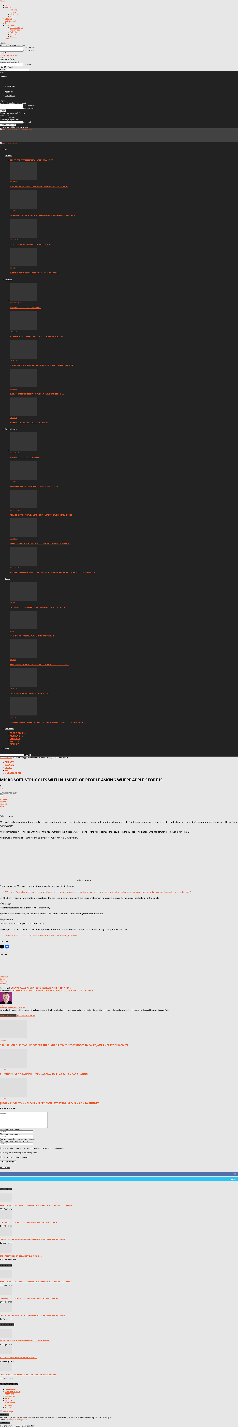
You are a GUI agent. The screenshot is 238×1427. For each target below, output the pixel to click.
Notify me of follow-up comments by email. (20, 1153)
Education (14, 239)
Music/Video (15, 30)
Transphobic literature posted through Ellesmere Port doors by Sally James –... (36, 1205)
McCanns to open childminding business (18, 1358)
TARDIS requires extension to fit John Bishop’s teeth (34, 486)
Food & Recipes (16, 28)
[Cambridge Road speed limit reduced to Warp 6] (23, 686)
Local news (9, 25)
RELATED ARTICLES (8, 1015)
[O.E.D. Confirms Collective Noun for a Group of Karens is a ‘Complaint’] (23, 387)
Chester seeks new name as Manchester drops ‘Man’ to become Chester (41, 365)
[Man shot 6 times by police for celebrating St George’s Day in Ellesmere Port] (23, 329)
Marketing (14, 14)
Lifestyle (8, 19)
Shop (7, 39)
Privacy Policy (5, 57)
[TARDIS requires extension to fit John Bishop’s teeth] (23, 479)
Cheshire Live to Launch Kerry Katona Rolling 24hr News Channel (39, 187)
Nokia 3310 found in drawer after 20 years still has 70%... (25, 1341)
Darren (2, 788)
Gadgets (9, 764)
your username (28, 48)
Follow (233, 1179)
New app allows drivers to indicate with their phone (41, 988)
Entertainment (10, 21)
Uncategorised (13, 773)
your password (28, 50)
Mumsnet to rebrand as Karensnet (25, 308)
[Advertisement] (45, 136)
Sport (12, 631)
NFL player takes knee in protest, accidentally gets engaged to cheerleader (51, 990)
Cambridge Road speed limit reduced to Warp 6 (31, 693)
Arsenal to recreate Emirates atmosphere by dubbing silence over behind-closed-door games (52, 572)
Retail (8, 767)
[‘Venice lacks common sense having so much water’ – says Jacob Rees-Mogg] (23, 657)
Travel (7, 23)
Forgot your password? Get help (12, 113)
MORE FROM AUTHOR (25, 1015)
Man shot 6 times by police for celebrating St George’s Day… (37, 336)
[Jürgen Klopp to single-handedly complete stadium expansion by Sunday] (23, 208)
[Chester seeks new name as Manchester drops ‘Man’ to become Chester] (23, 358)
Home (7, 5)
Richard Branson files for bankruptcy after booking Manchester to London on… (47, 722)
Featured (3, 1040)
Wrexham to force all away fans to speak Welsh (32, 636)
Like (234, 1174)
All (12, 160)
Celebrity (13, 10)
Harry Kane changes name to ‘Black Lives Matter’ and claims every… (40, 543)
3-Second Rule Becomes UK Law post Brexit (29, 422)
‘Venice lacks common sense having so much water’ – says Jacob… (39, 665)
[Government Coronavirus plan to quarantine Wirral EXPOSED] (23, 600)
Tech (7, 770)
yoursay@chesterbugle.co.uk (18, 1420)
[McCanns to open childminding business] (6, 1354)
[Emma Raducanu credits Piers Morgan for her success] (23, 266)
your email (27, 64)
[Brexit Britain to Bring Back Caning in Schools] (23, 237)
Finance (13, 12)
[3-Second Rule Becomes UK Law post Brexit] (23, 415)
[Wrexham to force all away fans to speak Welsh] (23, 629)
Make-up (13, 36)
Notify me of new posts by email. (16, 1157)
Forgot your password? (9, 55)
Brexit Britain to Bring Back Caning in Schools (31, 244)
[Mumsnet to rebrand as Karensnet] (23, 301)
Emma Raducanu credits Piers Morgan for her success (34, 273)
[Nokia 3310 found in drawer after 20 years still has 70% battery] (6, 1337)
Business (8, 7)
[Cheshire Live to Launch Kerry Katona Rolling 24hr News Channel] (23, 179)
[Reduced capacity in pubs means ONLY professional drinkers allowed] (23, 508)
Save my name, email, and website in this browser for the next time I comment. (33, 1148)
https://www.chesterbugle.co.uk (12, 1008)
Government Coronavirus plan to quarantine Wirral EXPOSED (38, 607)
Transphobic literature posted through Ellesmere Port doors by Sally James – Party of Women (64, 1045)
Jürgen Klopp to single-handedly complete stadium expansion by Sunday (43, 215)
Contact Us (10, 96)
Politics (13, 16)
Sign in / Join (10, 86)
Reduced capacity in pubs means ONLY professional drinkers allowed (41, 515)
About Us (9, 92)
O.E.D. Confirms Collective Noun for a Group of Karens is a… (37, 394)
